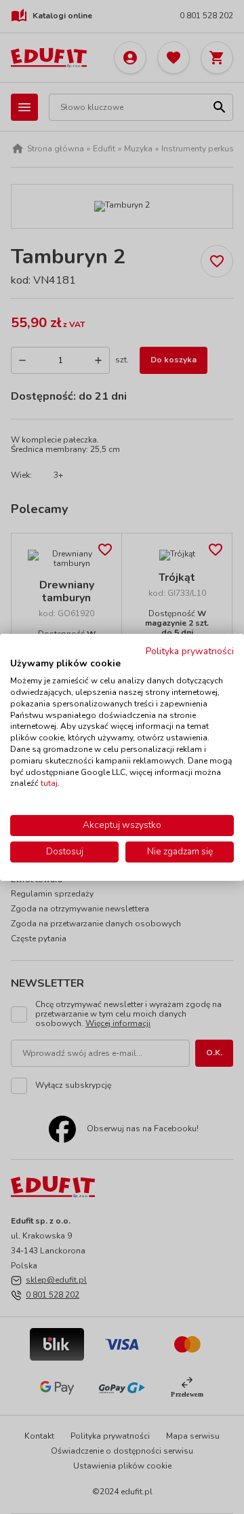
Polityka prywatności (190, 650)
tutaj (49, 783)
